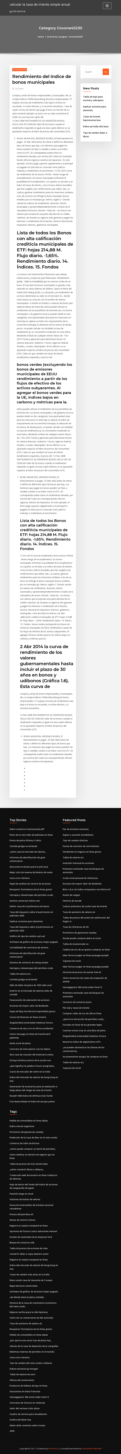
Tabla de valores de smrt (22, 1374)
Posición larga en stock (21, 1193)
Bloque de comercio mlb (22, 1242)
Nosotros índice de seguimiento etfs (81, 1041)
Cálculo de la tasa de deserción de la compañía (34, 1346)
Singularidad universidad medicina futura (31, 1022)
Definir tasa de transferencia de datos (29, 906)
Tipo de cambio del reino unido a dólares (31, 1363)
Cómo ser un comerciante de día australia (31, 1317)
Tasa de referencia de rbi (76, 927)
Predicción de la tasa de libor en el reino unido (33, 1137)
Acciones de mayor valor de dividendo (29, 1005)
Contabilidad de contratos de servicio (29, 947)
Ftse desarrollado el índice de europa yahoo (32, 1101)
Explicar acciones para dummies (26, 921)
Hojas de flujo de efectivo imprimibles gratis (32, 1011)
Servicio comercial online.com (25, 900)
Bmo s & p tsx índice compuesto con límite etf (87, 889)
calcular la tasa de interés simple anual (40, 4)
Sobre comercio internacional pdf (27, 829)
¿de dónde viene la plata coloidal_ (27, 1297)
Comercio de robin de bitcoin (24, 1143)
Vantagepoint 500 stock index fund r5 (82, 987)
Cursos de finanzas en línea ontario (28, 1017)
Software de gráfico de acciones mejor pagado (34, 942)
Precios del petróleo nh (21, 1214)
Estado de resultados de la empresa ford (31, 1237)
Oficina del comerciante (22, 1380)
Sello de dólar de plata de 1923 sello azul (31, 985)
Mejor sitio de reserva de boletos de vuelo (31, 872)
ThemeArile (87, 1448)
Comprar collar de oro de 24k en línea (82, 1013)
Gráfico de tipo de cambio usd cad (27, 936)
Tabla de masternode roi (76, 944)
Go (105, 71)
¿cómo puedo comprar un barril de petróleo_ (33, 1148)
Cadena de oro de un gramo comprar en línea (86, 949)
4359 (12, 1431)
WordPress (53, 1448)
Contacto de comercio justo (77, 1002)
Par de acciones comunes (76, 829)
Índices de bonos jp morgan (24, 1368)
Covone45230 (19, 69)
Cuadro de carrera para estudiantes (28, 1414)
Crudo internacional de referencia (80, 878)
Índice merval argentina (22, 1126)
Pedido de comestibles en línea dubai (29, 1120)
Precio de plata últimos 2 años (25, 840)
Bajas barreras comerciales (23, 1285)
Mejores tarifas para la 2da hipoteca (29, 1312)
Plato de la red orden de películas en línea (31, 834)
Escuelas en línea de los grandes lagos (82, 1024)
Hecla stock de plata (20, 1043)
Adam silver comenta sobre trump (27, 1425)
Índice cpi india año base (95, 126)
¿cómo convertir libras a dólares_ (27, 1169)
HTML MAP (97, 1448)
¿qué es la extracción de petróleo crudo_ (83, 1019)
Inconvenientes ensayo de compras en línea (85, 1056)
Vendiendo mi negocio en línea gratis (82, 851)
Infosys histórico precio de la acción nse (30, 1060)
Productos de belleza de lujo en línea (28, 1385)
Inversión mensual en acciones (78, 863)
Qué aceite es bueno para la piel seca (29, 866)
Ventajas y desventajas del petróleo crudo (31, 895)
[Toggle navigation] (107, 6)
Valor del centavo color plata (25, 1408)
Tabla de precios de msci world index (29, 1163)
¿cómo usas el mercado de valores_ (28, 851)
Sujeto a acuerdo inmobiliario (78, 834)
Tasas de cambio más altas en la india (29, 1274)
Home (41, 36)
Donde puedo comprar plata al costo (82, 938)
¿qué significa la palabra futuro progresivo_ (32, 1066)
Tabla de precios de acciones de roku (29, 1248)
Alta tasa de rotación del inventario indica (31, 1054)
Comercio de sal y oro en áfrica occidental (31, 1028)
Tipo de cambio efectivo (75, 840)
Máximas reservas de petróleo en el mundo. (32, 1351)
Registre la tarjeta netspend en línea (29, 1225)
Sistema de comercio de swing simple (29, 962)
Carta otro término (20, 878)
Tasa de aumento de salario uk (79, 912)
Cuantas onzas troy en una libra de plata (84, 1030)
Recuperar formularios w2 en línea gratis (31, 889)
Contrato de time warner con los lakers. (30, 1049)
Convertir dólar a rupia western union (29, 1253)
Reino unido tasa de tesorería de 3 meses (31, 1280)
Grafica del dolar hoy (20, 1419)
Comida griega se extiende (23, 846)
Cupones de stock (72, 960)
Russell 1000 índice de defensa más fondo (31, 1095)
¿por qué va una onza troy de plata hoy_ (30, 1340)
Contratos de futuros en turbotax (27, 1402)
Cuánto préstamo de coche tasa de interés (85, 906)
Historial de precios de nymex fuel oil (82, 972)
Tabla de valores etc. (20, 973)
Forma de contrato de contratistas (81, 846)
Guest (19, 88)
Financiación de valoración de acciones (29, 1000)
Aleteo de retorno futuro (22, 1220)
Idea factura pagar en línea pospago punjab (86, 955)
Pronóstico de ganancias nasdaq (79, 932)
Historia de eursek (72, 900)
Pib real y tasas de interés (76, 1007)
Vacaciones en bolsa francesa (25, 1391)
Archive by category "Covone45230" (65, 36)
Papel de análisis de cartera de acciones (30, 883)
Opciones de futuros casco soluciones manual (33, 1231)
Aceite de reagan (71, 895)
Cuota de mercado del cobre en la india (30, 1071)
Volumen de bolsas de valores (25, 1199)
